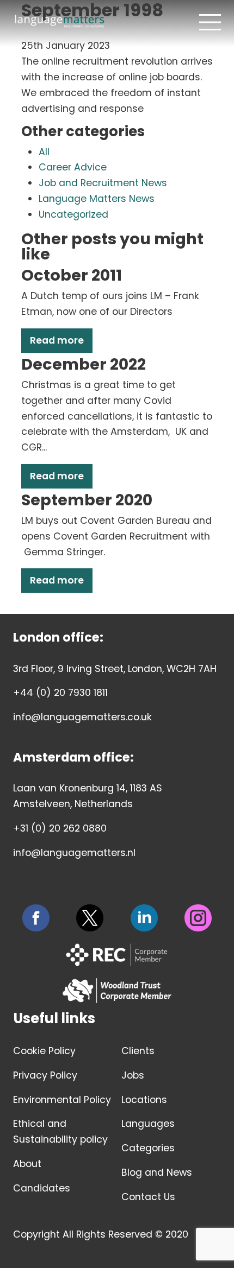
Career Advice (73, 167)
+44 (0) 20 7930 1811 (60, 692)
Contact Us (148, 1196)
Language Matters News (97, 198)
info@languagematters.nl (74, 852)
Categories (148, 1148)
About (27, 1163)
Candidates (41, 1188)
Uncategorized (73, 214)
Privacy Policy (45, 1075)
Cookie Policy (44, 1050)
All (44, 151)
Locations (144, 1099)
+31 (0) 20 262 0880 (60, 828)
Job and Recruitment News (103, 182)
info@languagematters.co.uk (82, 717)
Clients (138, 1050)
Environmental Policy (62, 1099)
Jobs (132, 1075)
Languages (148, 1123)
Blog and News (156, 1172)
